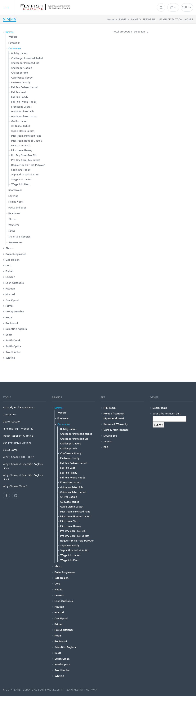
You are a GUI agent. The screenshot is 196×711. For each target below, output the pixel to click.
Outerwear (14, 48)
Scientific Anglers (16, 328)
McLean (10, 288)
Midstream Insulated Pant (26, 135)
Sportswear (15, 189)
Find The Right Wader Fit (18, 428)
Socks (11, 230)
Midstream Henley (21, 150)
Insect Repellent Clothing (18, 435)
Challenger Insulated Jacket (27, 58)
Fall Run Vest (18, 92)
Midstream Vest (20, 145)
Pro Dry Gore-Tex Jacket (25, 159)
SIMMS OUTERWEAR (142, 19)
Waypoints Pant (20, 184)
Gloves (12, 219)
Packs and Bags (17, 207)
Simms (10, 31)
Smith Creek (13, 340)
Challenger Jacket (21, 67)
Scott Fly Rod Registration (18, 407)
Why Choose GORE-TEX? (18, 456)
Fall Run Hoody (19, 96)
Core (8, 265)
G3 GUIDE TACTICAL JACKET (176, 19)
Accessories (15, 242)
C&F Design (13, 259)
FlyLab (9, 271)
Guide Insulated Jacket (24, 116)
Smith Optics (13, 346)
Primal (9, 305)
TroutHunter (13, 351)
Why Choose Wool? (15, 486)
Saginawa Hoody (20, 169)
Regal (9, 317)
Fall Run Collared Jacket (24, 87)
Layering (13, 195)
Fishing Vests (16, 201)
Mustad (10, 294)
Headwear (14, 213)
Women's (13, 224)
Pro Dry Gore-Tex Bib (24, 155)
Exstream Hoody (20, 82)
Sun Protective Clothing (17, 442)
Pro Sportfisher (15, 311)
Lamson (10, 276)
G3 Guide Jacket (20, 125)
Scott (9, 334)
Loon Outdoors (15, 282)
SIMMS (9, 19)
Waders (12, 36)
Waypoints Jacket (21, 179)
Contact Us (9, 414)
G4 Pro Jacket (19, 121)
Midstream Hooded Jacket (26, 140)
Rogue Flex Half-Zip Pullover (28, 164)
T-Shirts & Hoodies (19, 236)
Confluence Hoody (22, 77)
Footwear (14, 42)
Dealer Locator (12, 421)
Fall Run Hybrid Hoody (23, 101)
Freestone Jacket (21, 106)
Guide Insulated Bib (22, 111)
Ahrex (9, 248)
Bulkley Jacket (19, 53)
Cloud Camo (10, 449)
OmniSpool (12, 300)
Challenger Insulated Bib (25, 62)
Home (110, 19)
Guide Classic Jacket (22, 130)
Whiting (10, 357)
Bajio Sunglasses (16, 253)
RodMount (12, 323)
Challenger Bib (19, 72)
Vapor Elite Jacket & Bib (25, 174)
